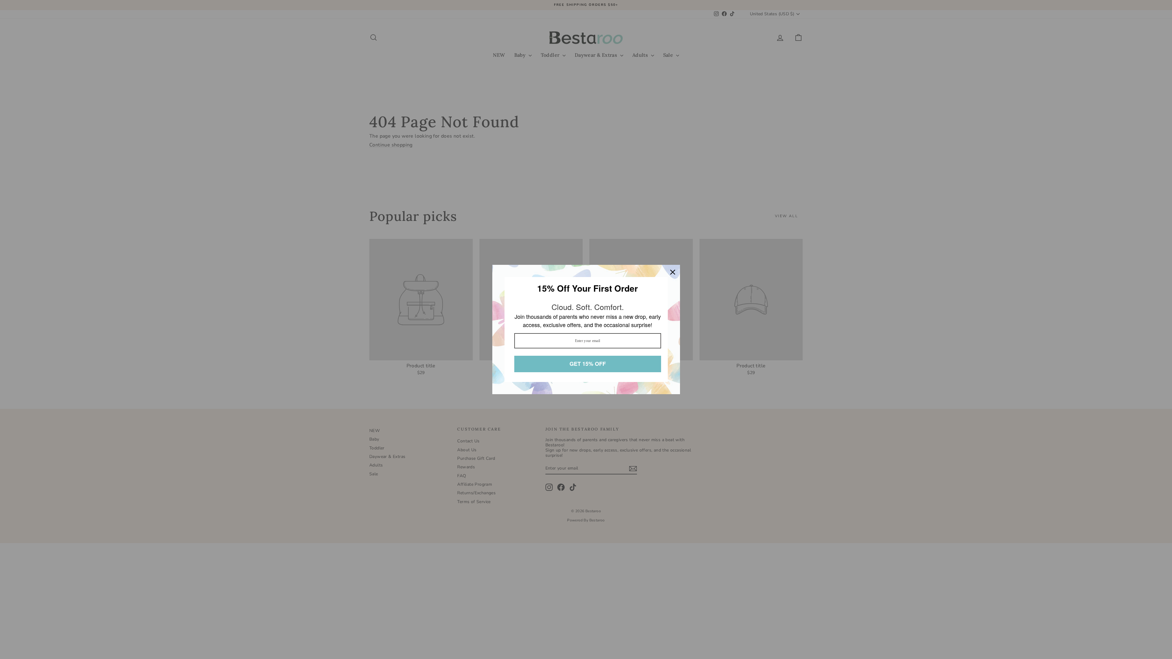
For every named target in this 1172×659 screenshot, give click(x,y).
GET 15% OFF (587, 363)
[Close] (672, 272)
